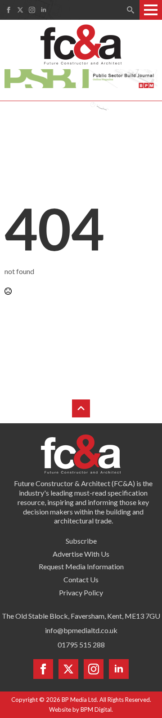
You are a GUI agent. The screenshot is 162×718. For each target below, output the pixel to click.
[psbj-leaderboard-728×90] (81, 77)
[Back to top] (81, 408)
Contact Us (81, 579)
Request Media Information (81, 566)
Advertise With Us (81, 554)
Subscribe (81, 540)
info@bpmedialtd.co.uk (81, 630)
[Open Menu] (151, 10)
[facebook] (8, 10)
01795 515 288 (81, 644)
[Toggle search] (131, 10)
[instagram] (32, 10)
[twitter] (20, 10)
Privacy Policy (81, 592)
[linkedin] (44, 10)
